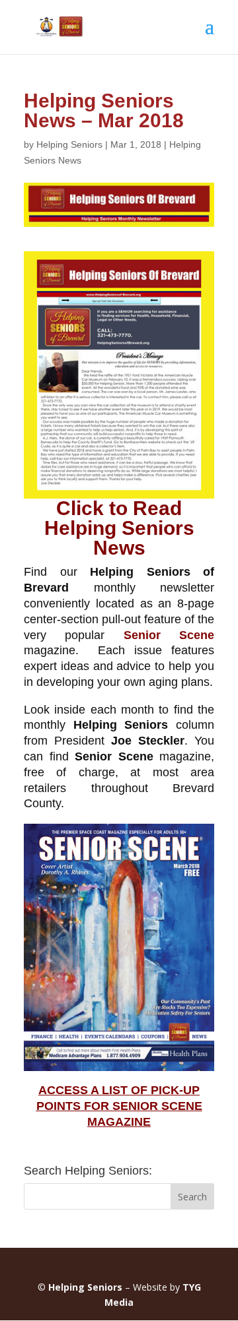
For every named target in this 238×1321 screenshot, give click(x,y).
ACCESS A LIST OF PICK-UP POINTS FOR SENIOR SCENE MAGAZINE (119, 1106)
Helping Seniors (69, 144)
